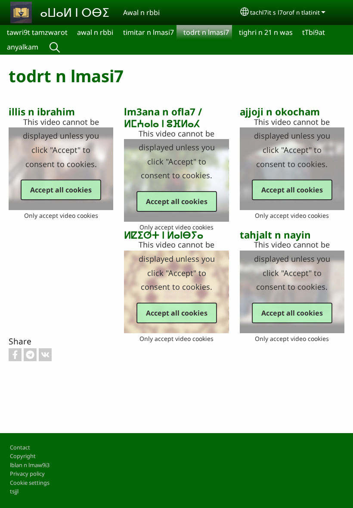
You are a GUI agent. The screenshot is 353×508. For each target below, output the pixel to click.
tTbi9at (313, 32)
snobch (54, 47)
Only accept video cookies (61, 215)
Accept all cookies (61, 190)
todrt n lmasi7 (206, 32)
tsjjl (14, 491)
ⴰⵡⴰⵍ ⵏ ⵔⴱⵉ (74, 12)
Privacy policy (27, 473)
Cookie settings (30, 482)
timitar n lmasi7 (148, 32)
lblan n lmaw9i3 (30, 465)
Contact (20, 447)
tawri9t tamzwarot (37, 32)
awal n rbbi (95, 32)
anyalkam (22, 47)
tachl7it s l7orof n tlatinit (285, 12)
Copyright (23, 456)
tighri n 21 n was (266, 32)
